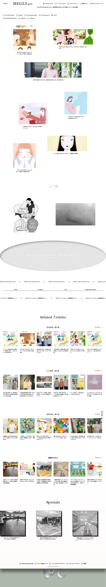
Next (56, 186)
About (5, 3)
